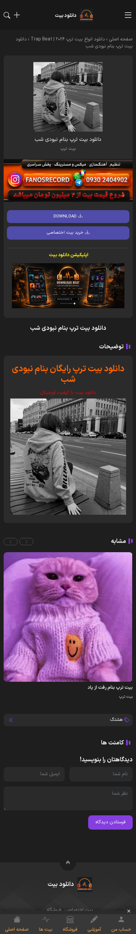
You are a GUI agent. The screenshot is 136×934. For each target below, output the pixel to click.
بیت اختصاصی (78, 909)
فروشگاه (54, 909)
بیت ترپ (68, 149)
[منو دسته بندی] (128, 15)
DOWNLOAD (65, 216)
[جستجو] (7, 15)
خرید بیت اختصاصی (65, 232)
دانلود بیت (85, 392)
